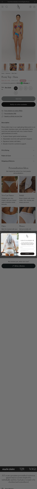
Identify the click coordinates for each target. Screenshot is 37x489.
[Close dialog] (35, 233)
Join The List (27, 253)
